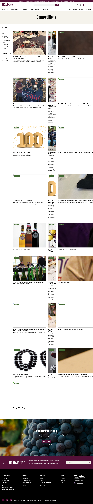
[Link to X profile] (11, 501)
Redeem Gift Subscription (8, 489)
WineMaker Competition (46, 482)
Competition (81, 9)
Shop (86, 9)
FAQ (62, 482)
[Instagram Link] (7, 501)
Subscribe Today (46, 441)
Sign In (50, 444)
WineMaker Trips (6, 491)
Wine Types (24, 9)
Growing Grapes (14, 9)
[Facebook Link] (3, 501)
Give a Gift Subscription (7, 487)
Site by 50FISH (53, 500)
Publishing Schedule (27, 482)
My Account (63, 480)
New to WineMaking (6, 37)
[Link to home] (9, 4)
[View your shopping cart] (80, 5)
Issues (70, 9)
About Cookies (46, 500)
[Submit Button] (57, 5)
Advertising (25, 478)
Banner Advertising (27, 483)
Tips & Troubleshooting (35, 9)
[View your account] (77, 5)
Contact (89, 9)
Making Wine (5, 9)
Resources (45, 9)
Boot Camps (75, 9)
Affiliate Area (26, 485)
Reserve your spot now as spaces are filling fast (65, 1)
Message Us (80, 483)
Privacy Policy (40, 500)
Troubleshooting (7, 40)
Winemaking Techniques (6, 43)
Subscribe (87, 4)
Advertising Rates (26, 480)
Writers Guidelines (44, 485)
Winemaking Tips (6, 47)
